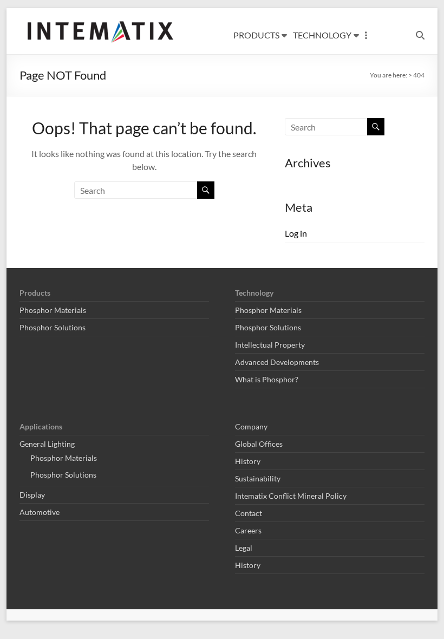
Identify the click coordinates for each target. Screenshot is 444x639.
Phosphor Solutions (52, 327)
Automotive (39, 512)
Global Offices (259, 443)
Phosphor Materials (52, 310)
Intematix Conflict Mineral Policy (291, 495)
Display (32, 494)
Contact (248, 513)
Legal (243, 547)
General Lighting (47, 443)
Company (251, 426)
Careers (248, 530)
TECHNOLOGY (322, 35)
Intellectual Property (270, 344)
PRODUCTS (256, 35)
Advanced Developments (277, 362)
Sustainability (257, 478)
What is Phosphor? (266, 379)
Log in (296, 233)
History (247, 461)
